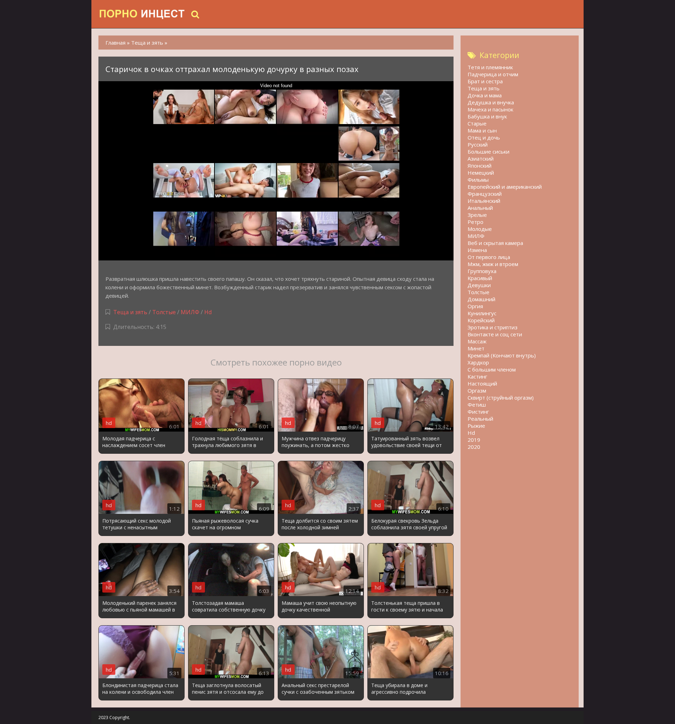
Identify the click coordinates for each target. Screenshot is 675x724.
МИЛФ (190, 312)
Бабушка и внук (487, 116)
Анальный (480, 207)
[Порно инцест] (142, 14)
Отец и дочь (484, 137)
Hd (208, 312)
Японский (479, 165)
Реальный (480, 418)
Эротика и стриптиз (493, 327)
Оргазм (477, 390)
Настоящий (482, 383)
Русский (478, 144)
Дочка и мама (485, 95)
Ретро (475, 221)
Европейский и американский (505, 186)
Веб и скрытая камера (495, 242)
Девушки (479, 285)
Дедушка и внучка (491, 102)
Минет (476, 348)
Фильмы (478, 179)
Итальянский (484, 200)
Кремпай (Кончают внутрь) (502, 355)
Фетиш (477, 404)
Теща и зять (130, 312)
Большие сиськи (488, 151)
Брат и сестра (485, 81)
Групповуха (482, 270)
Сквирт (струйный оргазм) (501, 397)
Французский (485, 193)
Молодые (480, 228)
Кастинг (477, 376)
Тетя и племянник (490, 67)
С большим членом (492, 369)
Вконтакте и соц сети (495, 334)
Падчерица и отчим (493, 74)
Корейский (481, 320)
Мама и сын (482, 130)
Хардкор (478, 362)
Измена (477, 249)
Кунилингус (482, 313)
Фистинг (478, 411)
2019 (474, 439)
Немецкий (481, 172)
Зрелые (477, 214)
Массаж (477, 341)
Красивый (480, 278)
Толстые (164, 312)
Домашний (481, 299)
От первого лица (489, 256)
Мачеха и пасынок (490, 109)
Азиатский (481, 158)
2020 (474, 446)
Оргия (475, 306)
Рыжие (476, 425)
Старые (477, 123)
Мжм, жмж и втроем (493, 263)
